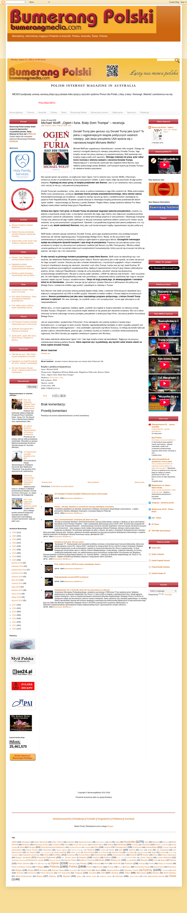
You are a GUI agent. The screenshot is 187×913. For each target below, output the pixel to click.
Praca (120, 867)
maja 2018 (16, 587)
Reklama (117, 818)
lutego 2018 (16, 597)
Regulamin (103, 818)
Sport (98, 870)
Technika (20, 873)
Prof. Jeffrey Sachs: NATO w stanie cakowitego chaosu (77, 564)
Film (96, 847)
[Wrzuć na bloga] (56, 395)
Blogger (110, 826)
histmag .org (45, 353)
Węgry (79, 876)
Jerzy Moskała (103, 852)
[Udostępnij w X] (59, 395)
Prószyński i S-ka (56, 377)
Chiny (66, 845)
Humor (111, 850)
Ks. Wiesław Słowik (69, 857)
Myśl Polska (157, 438)
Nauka (173, 860)
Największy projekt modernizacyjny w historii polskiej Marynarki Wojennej (23, 266)
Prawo (127, 867)
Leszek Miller (131, 857)
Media (101, 860)
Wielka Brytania (169, 873)
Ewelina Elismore (75, 847)
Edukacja (121, 844)
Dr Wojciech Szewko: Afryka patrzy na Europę (23, 291)
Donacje (129, 818)
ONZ (36, 863)
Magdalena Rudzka (18, 860)
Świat (63, 112)
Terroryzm (32, 873)
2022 (14, 546)
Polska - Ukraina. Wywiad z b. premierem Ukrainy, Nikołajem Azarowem (84, 507)
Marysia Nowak (55, 860)
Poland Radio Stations (161, 567)
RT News (155, 524)
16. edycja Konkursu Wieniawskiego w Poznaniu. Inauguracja (30, 430)
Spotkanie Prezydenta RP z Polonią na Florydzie (22, 330)
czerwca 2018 (17, 583)
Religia (18, 870)
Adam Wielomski (40, 842)
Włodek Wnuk (91, 876)
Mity (128, 860)
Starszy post (139, 482)
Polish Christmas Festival (22, 867)
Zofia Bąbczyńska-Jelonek (153, 876)
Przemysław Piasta (142, 867)
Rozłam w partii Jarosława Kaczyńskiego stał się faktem (23, 274)
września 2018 (18, 573)
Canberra (56, 845)
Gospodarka (16, 850)
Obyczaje (44, 863)
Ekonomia (146, 845)
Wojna (39, 876)
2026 (14, 532)
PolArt (151, 864)
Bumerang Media (78, 112)
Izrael (150, 850)
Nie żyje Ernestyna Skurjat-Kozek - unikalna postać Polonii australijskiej (24, 370)
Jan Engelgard (163, 850)
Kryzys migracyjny (169, 855)
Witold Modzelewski (24, 876)
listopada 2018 (18, 566)
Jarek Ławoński (60, 852)
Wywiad (66, 876)
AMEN (14, 842)
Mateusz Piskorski (87, 860)
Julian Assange (142, 852)
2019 (14, 556)
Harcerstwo (47, 850)
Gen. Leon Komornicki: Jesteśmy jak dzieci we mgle (76, 520)
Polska (54, 112)
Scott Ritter (73, 870)
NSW (156, 860)
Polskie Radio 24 (159, 573)
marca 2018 (16, 594)
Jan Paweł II (31, 852)
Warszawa (141, 873)
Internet (132, 850)
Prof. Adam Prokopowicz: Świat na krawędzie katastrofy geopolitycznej (24, 299)
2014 (14, 615)
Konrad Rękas (84, 855)
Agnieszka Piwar (85, 842)
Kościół (133, 855)
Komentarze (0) (70, 498)
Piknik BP (117, 864)
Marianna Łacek (35, 860)
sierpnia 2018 (17, 577)
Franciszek (137, 847)
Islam (141, 850)
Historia (90, 850)
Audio (117, 842)
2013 (14, 618)
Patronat (96, 864)
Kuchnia (96, 858)
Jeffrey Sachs (75, 852)
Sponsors (131, 112)
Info (120, 850)
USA (69, 125)
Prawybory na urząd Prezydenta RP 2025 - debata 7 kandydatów (24, 362)
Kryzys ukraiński (23, 857)
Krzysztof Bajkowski (46, 857)
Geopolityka (151, 847)
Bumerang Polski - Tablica (162, 127)
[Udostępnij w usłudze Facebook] (61, 395)
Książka (48, 125)
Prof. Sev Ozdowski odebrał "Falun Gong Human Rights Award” (29, 404)
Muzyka (144, 860)
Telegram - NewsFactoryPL (163, 503)
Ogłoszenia (117, 112)
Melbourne (115, 860)
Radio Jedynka (158, 554)
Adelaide (70, 842)
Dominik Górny (97, 845)
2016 (14, 608)
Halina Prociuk (32, 850)
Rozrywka (43, 870)
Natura (163, 860)
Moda (134, 860)
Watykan (155, 873)
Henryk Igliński (61, 850)
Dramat (110, 845)
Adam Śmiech (57, 842)
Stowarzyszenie (62, 818)
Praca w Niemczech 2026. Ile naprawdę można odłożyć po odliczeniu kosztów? (162, 466)
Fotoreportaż (121, 847)
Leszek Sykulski (146, 858)
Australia (42, 112)
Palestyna (72, 863)
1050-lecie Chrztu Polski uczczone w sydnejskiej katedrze (29, 480)
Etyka (22, 847)
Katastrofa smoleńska (31, 855)
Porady (100, 867)
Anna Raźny (100, 842)
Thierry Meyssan (46, 873)
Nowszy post (47, 482)
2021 (14, 550)
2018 (14, 560)
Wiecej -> (80, 498)
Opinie (53, 125)
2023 (14, 543)
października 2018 (19, 570)
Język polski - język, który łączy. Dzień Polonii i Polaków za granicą (24, 338)
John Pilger (130, 852)
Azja (146, 842)
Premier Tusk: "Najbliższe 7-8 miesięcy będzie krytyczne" (23, 258)
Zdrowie (119, 876)
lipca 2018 (16, 580)
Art (110, 842)
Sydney (147, 869)
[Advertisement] (77, 48)
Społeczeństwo (113, 870)
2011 (14, 625)
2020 (14, 553)
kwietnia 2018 (17, 590)
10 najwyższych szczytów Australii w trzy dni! (30, 455)
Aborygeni (26, 842)
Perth (106, 864)
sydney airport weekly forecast (164, 253)
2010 (14, 629)
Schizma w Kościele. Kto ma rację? (69, 542)
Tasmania (165, 870)
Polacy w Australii (165, 864)
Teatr (174, 870)
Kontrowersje (100, 855)
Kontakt (90, 818)
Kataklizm (15, 855)
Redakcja (144, 112)
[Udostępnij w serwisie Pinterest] (64, 395)
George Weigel (168, 847)
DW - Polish (156, 518)
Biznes (165, 842)
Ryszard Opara (58, 870)
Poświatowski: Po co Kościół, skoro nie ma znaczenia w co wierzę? (82, 590)
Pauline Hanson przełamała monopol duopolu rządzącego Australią (24, 234)
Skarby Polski (85, 870)
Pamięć (83, 863)
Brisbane (25, 845)
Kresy (155, 855)
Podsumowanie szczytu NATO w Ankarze (71, 577)
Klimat (46, 855)
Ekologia (135, 845)
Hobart (103, 850)
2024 (14, 539)
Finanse (107, 847)
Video (127, 873)
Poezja (142, 864)
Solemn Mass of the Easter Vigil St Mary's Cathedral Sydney (24, 242)
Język (153, 852)
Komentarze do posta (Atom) (62, 486)
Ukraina (114, 873)
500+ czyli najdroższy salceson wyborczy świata (30, 503)
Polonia (30, 112)
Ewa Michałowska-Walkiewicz (53, 847)
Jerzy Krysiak (89, 852)
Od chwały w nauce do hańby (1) (164, 440)
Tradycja (78, 873)
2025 (14, 536)
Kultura (107, 857)
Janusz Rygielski (45, 852)
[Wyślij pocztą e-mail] (53, 395)
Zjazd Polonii (134, 876)
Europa (31, 847)
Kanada (163, 852)
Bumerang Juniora (99, 112)
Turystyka (92, 873)
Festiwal (87, 847)
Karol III (171, 852)
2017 (14, 605)
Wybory (52, 876)
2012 (14, 622)
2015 (14, 612)
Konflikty (57, 855)
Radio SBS (156, 548)
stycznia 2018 (17, 600)
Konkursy (71, 855)
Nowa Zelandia (23, 864)
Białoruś (155, 842)
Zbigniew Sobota (106, 876)
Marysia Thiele (70, 860)
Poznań (111, 867)
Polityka (59, 125)
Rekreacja (172, 867)
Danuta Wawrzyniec (80, 845)
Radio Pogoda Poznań (161, 561)
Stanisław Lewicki (131, 870)
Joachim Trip (117, 852)
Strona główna (16, 112)
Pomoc (90, 867)
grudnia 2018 (17, 563)
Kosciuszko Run (119, 855)
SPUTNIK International (161, 531)
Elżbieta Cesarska (161, 845)
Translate (168, 595)
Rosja (30, 870)
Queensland (159, 867)
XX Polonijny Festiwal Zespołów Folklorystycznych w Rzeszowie (80, 494)
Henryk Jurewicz (77, 850)
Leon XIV (120, 857)
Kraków (146, 855)
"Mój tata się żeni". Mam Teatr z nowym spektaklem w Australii (24, 355)
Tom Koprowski (64, 873)
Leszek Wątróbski (164, 858)
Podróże (129, 863)
